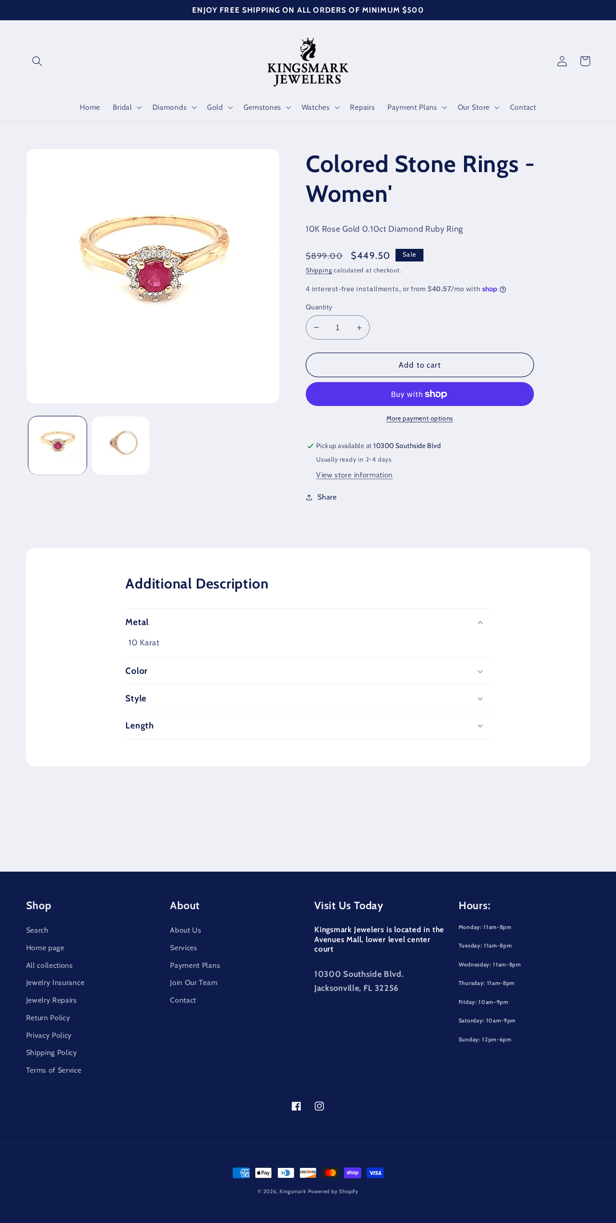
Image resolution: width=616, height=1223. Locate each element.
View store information (354, 474)
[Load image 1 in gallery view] (57, 445)
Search (37, 929)
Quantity (319, 307)
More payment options (419, 418)
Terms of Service (54, 1069)
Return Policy (48, 1017)
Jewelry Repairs (51, 999)
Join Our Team (193, 982)
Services (184, 947)
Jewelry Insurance (55, 982)
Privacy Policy (49, 1035)
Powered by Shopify (333, 1191)
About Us (186, 929)
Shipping (319, 270)
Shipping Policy (51, 1052)
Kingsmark (293, 1191)
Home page (45, 947)
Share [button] (326, 496)
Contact (183, 999)
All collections (49, 965)
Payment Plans (195, 965)
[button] (37, 61)
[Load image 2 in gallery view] (121, 445)
